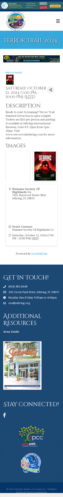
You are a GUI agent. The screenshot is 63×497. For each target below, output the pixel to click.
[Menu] (58, 21)
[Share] (50, 89)
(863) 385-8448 (17, 286)
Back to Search (14, 72)
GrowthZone (39, 253)
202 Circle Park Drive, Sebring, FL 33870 (34, 292)
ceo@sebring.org (19, 303)
